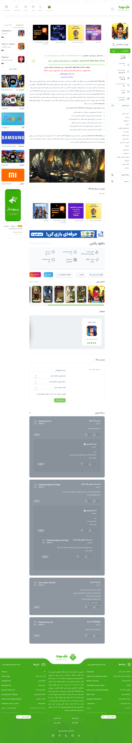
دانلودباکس (125, 51)
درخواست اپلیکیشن (65, 274)
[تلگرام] (79, 736)
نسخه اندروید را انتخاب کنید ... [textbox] (57, 382)
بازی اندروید (92, 56)
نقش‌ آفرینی (125, 164)
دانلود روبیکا (57, 723)
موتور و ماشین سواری (123, 157)
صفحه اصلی (100, 56)
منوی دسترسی (6, 10)
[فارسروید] (66, 658)
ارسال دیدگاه (59, 400)
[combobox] (50, 376)
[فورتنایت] (40, 211)
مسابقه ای (126, 153)
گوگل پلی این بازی (97, 274)
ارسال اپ (26, 10)
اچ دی (127, 117)
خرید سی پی (49, 10)
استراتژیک (126, 121)
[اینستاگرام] (53, 736)
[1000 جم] (93, 32)
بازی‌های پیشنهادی (123, 128)
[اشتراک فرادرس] (76, 211)
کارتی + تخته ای (124, 142)
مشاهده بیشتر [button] (13, 69)
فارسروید (48, 136)
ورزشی (127, 168)
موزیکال (127, 161)
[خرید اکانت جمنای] (58, 32)
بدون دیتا (126, 132)
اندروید (100, 84)
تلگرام (49, 274)
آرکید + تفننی (125, 114)
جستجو (40, 10)
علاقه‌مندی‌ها (17, 10)
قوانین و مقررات (61, 394)
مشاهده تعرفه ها (17, 232)
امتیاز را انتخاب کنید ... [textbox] (59, 387)
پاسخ (36, 435)
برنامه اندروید (57, 718)
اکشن (127, 124)
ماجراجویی (122, 100)
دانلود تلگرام (75, 723)
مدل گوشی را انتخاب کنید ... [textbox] (57, 376)
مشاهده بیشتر (110, 717)
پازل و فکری (125, 135)
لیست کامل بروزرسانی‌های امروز (96, 664)
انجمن (33, 10)
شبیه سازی (126, 139)
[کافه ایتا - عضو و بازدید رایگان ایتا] (40, 32)
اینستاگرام (36, 274)
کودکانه (127, 146)
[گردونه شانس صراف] (76, 32)
